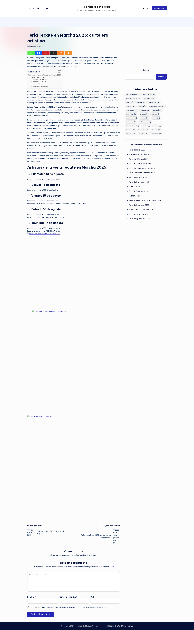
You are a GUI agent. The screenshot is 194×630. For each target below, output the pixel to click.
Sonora (157, 126)
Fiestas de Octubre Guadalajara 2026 (145, 200)
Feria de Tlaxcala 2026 (139, 214)
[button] (159, 8)
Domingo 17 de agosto (40, 86)
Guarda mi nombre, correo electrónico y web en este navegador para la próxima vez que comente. (68, 607)
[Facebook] (38, 53)
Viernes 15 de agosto (39, 82)
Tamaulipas (143, 130)
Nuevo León (131, 118)
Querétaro (131, 122)
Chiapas (141, 102)
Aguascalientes (132, 94)
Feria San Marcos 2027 (138, 159)
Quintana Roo (145, 122)
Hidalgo (145, 110)
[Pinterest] (46, 53)
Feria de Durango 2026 (139, 182)
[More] (68, 53)
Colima (142, 106)
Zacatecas (156, 134)
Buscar (146, 70)
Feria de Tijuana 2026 (138, 191)
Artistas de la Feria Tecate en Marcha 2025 (45, 75)
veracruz (130, 134)
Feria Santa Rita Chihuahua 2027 (143, 168)
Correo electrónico (68, 597)
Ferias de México (97, 7)
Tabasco (130, 130)
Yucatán (143, 134)
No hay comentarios (34, 46)
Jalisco (157, 110)
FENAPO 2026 (134, 186)
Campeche (149, 98)
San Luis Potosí (132, 126)
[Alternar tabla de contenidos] (58, 72)
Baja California (149, 94)
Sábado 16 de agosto (40, 84)
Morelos (144, 114)
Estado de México (156, 106)
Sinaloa (146, 126)
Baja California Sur (133, 98)
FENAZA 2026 (134, 196)
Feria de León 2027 (137, 150)
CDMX (129, 102)
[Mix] (60, 53)
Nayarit (155, 114)
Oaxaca (144, 118)
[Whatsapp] (31, 53)
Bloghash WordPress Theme (120, 626)
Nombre (31, 597)
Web (92, 597)
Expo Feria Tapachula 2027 (140, 154)
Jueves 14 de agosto (40, 80)
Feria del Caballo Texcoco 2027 (142, 163)
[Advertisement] (146, 46)
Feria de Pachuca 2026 (139, 205)
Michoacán (131, 114)
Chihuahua (154, 102)
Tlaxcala (156, 130)
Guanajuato (131, 110)
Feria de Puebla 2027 (138, 177)
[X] (53, 53)
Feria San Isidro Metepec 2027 (142, 173)
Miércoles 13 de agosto (39, 77)
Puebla (156, 118)
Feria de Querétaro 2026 (139, 219)
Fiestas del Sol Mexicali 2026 (141, 209)
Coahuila (130, 106)
